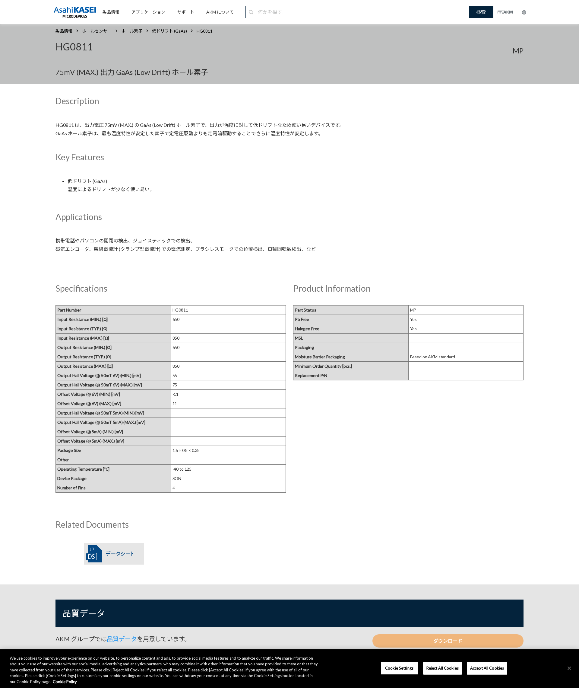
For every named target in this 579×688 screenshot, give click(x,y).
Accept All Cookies (487, 668)
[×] (569, 668)
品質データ (122, 638)
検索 (481, 12)
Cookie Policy (65, 681)
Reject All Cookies (442, 668)
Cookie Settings (399, 668)
